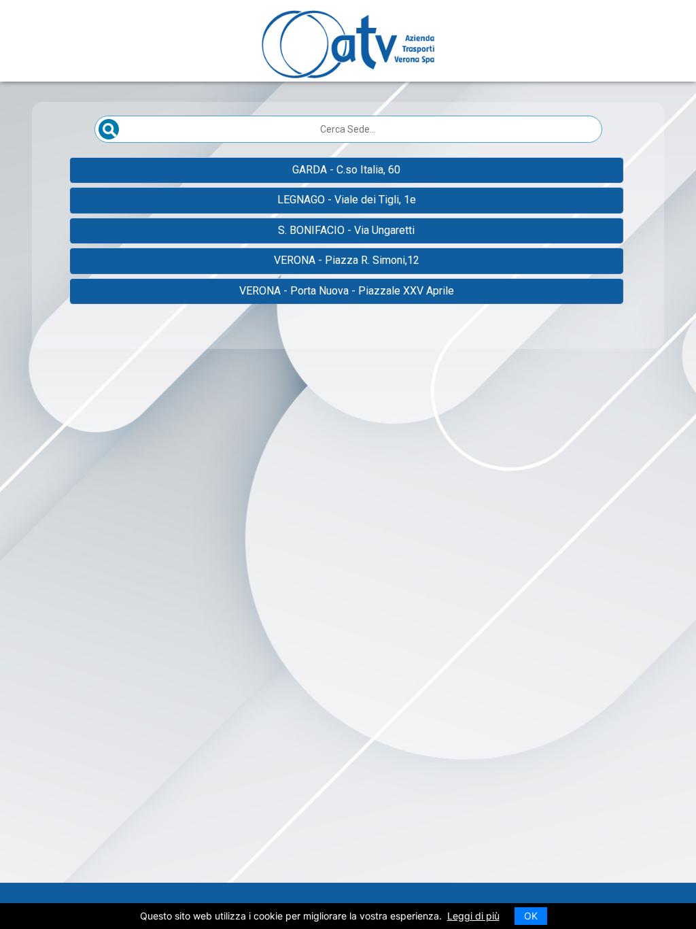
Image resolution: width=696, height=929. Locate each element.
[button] (346, 170)
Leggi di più (473, 916)
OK (531, 916)
